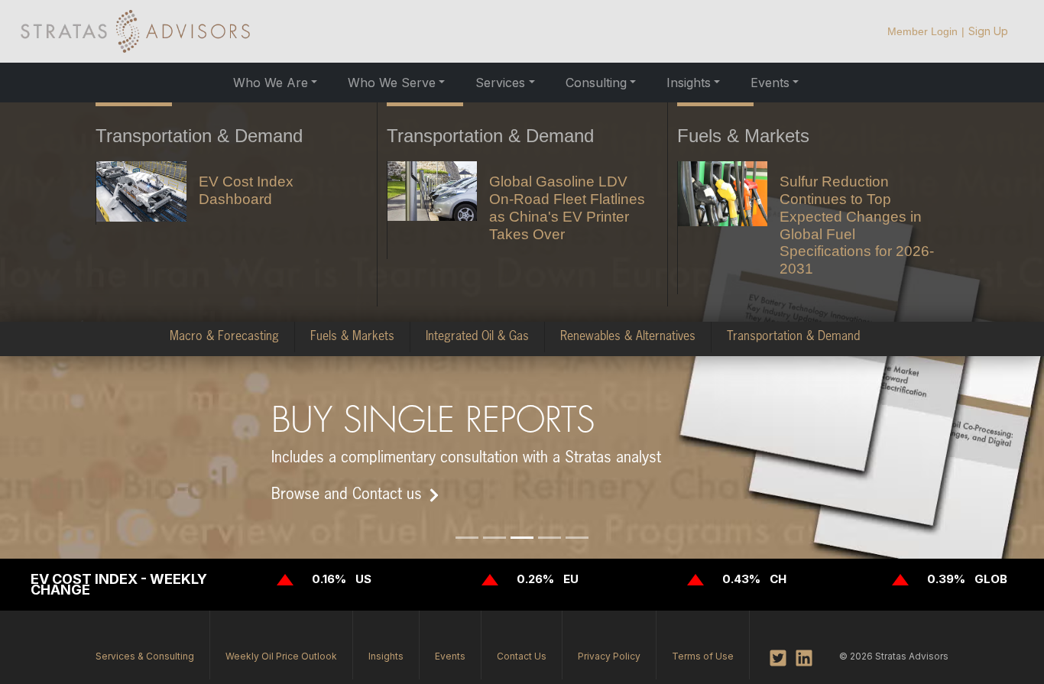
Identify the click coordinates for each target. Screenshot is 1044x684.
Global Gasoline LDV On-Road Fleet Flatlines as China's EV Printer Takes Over (567, 207)
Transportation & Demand (793, 337)
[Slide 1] (467, 537)
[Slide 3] (522, 537)
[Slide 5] (577, 537)
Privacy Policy (609, 656)
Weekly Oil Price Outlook (281, 656)
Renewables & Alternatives (627, 337)
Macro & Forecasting (224, 337)
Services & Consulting (145, 656)
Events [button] (770, 82)
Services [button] (500, 82)
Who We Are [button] (270, 82)
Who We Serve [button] (392, 82)
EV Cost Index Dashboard (246, 190)
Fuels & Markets (352, 337)
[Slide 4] (549, 537)
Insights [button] (688, 82)
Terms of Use (703, 656)
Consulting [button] (596, 82)
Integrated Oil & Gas (477, 337)
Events (450, 656)
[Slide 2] (494, 537)
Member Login (922, 31)
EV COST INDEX (84, 579)
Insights (386, 656)
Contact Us (521, 656)
